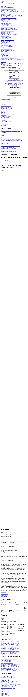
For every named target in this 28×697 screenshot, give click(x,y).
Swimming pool (14, 79)
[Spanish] (7, 99)
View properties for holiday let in (14, 83)
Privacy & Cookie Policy (10, 63)
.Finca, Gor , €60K (5, 680)
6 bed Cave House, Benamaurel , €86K (9, 645)
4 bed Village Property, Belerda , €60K (9, 644)
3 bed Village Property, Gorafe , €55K (9, 679)
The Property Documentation (7, 40)
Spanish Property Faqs (6, 121)
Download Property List (6, 107)
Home (2, 63)
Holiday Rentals (4, 56)
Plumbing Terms (4, 55)
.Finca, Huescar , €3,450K (7, 663)
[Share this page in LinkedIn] (5, 694)
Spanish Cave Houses (5, 24)
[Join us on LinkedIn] (3, 132)
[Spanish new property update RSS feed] (10, 139)
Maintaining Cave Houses (6, 49)
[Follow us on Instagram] (8, 131)
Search (14, 85)
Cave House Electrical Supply (7, 31)
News (2, 60)
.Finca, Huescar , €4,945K (7, 660)
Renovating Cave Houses (6, 33)
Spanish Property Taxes (6, 14)
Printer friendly (4, 592)
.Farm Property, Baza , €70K (7, 682)
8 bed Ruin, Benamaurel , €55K (8, 677)
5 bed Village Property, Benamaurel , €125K (11, 684)
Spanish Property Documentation (8, 18)
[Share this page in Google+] (5, 695)
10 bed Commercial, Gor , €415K (8, 668)
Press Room (3, 120)
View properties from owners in (14, 80)
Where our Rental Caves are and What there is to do (12, 59)
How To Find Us (4, 124)
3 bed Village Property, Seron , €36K (9, 652)
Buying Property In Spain (6, 108)
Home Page (3, 6)
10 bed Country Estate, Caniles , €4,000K (10, 666)
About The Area (4, 20)
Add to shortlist (4, 594)
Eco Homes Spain (5, 117)
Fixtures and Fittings (5, 53)
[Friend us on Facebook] (14, 131)
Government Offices (5, 38)
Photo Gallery (4, 115)
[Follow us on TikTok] (3, 131)
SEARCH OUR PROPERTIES (8, 7)
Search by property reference (14, 84)
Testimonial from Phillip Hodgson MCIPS (10, 146)
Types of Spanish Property (7, 12)
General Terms (4, 54)
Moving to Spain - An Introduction (8, 10)
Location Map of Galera (6, 23)
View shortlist (14, 160)
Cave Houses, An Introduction (7, 25)
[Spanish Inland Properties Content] (9, 137)
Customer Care (4, 112)
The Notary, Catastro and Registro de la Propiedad (12, 16)
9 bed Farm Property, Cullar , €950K (9, 669)
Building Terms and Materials (7, 50)
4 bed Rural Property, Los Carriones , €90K (10, 643)
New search (3, 160)
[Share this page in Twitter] (4, 693)
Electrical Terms (4, 51)
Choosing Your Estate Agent (7, 43)
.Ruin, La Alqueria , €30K (6, 676)
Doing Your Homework (6, 45)
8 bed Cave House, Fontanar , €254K (9, 665)
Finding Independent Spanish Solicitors (9, 34)
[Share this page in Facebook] (5, 691)
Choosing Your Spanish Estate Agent (9, 19)
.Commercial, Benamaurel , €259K (8, 670)
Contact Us (3, 62)
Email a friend (4, 596)
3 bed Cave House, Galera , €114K (9, 647)
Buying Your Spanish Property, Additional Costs (11, 15)
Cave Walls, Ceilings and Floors (8, 28)
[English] (3, 99)
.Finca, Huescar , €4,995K (7, 661)
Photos (2, 170)
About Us (3, 111)
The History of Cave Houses (7, 46)
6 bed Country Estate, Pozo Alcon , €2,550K (11, 664)
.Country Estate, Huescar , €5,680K (9, 659)
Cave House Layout (5, 32)
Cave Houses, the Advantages (7, 47)
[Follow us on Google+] (19, 131)
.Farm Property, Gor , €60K (7, 686)
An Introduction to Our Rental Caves (9, 58)
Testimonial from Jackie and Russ (8, 148)
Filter (14, 75)
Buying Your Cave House (6, 41)
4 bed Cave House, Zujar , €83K (8, 688)
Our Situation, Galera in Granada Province (10, 21)
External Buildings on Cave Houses (9, 29)
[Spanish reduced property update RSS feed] (11, 140)
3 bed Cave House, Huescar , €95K (9, 653)
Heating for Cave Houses (6, 27)
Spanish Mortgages (5, 36)
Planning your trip (5, 42)
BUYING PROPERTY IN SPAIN (8, 9)
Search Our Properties (6, 106)
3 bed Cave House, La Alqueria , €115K (10, 651)
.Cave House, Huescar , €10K (7, 649)
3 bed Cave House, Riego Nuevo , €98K (10, 648)
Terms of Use (20, 63)
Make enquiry (4, 532)
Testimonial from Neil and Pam (8, 149)
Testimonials (3, 109)
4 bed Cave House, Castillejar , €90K (9, 681)
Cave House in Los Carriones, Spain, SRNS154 (12, 166)
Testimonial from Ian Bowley (7, 147)
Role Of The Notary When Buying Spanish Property (12, 11)
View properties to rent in (14, 82)
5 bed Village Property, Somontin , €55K (10, 642)
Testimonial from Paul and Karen (8, 151)
